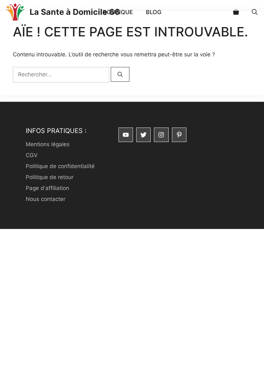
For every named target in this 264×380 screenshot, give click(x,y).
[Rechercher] (120, 74)
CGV (32, 155)
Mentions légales (48, 144)
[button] (254, 12)
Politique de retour (49, 177)
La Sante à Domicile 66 (75, 12)
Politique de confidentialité (60, 166)
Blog (153, 12)
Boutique (118, 12)
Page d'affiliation (47, 188)
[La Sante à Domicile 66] (14, 12)
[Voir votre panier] (236, 12)
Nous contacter (45, 199)
